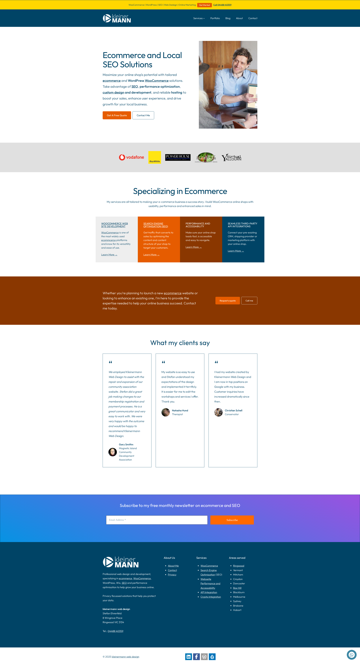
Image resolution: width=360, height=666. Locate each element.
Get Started (204, 5)
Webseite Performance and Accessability (210, 583)
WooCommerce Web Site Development (114, 225)
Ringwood (238, 565)
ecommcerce (108, 240)
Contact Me (143, 115)
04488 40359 (115, 631)
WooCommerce (157, 80)
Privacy (172, 574)
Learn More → (109, 254)
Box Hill (237, 588)
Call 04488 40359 (222, 4)
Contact (172, 570)
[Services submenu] (204, 18)
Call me (249, 300)
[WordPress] (204, 656)
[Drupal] (212, 656)
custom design (113, 92)
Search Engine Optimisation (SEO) (155, 225)
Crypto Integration (211, 596)
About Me (173, 565)
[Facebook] (196, 656)
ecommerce (112, 80)
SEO (134, 86)
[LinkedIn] (188, 656)
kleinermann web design (125, 656)
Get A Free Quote (117, 115)
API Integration (209, 592)
